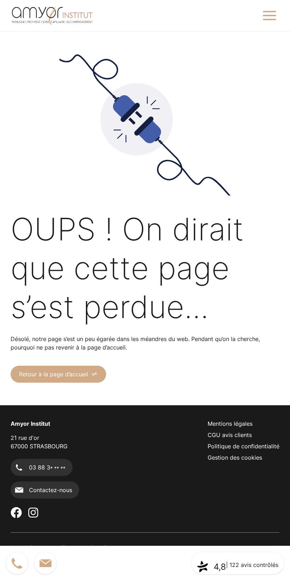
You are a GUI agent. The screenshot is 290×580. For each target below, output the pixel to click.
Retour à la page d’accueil (53, 374)
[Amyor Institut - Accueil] (52, 15)
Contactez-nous (50, 490)
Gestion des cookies (235, 457)
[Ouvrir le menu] (269, 15)
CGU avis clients (230, 434)
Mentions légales (230, 423)
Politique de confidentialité (243, 446)
